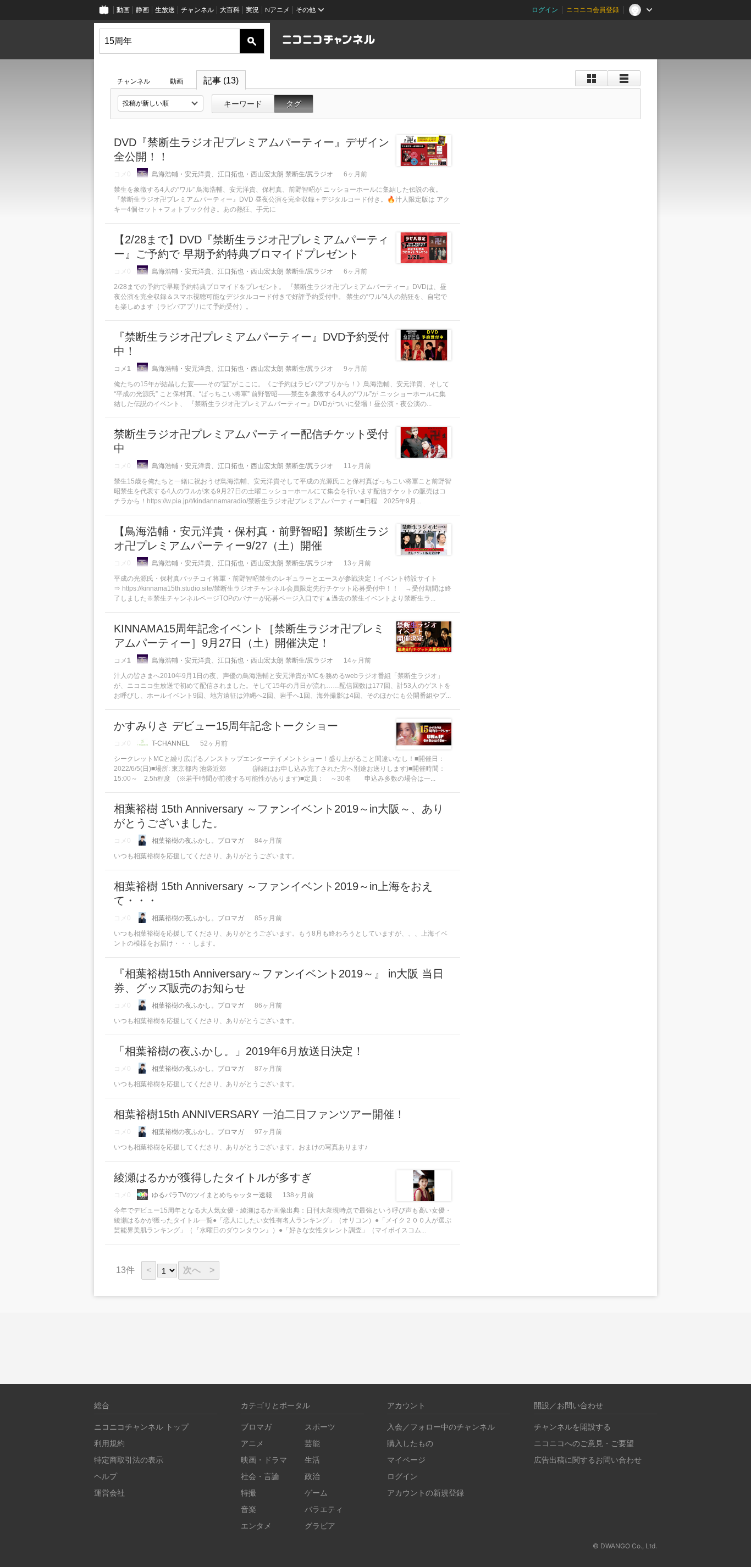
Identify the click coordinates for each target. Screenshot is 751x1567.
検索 (252, 41)
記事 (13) (221, 80)
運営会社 (109, 1492)
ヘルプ (105, 1476)
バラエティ (324, 1509)
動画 (123, 9)
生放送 (165, 9)
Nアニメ (277, 9)
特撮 (248, 1492)
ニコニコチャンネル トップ (141, 1426)
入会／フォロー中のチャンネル (441, 1426)
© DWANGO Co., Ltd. (625, 1546)
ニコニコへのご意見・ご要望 (584, 1443)
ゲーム (316, 1492)
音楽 (248, 1509)
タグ (293, 103)
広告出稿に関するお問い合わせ (588, 1459)
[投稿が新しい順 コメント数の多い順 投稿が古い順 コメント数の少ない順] (160, 103)
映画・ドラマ (264, 1459)
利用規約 (109, 1443)
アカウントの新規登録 (425, 1492)
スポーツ (320, 1426)
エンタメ (256, 1525)
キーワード (243, 103)
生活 (312, 1459)
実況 (252, 9)
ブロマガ (256, 1426)
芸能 (312, 1443)
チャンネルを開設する (572, 1426)
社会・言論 (260, 1476)
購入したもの (410, 1443)
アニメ (252, 1443)
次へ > (198, 1270)
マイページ (406, 1459)
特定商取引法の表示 (128, 1459)
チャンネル (197, 9)
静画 (142, 9)
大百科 (230, 9)
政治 (312, 1476)
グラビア (320, 1525)
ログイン (545, 9)
